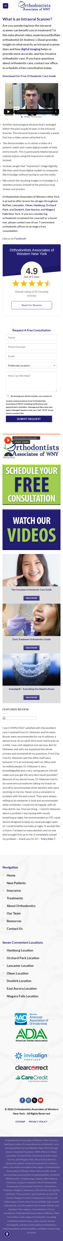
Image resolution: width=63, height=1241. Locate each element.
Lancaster (18, 205)
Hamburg (39, 205)
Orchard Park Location (23, 958)
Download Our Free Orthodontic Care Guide (29, 76)
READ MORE (31, 598)
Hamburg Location (20, 950)
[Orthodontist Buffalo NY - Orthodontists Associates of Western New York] (34, 6)
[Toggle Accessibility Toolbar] (7, 1234)
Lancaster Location (20, 966)
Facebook (20, 238)
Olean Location (17, 973)
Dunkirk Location (19, 981)
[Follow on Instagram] (28, 1100)
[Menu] (5, 6)
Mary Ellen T (48, 838)
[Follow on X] (34, 1100)
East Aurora (32, 209)
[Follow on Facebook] (22, 1100)
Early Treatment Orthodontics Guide (32, 639)
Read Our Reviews (32, 305)
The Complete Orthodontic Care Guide (31, 589)
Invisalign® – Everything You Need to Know (31, 689)
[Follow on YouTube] (40, 1100)
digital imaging (30, 49)
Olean (28, 205)
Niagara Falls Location (22, 996)
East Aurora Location (22, 988)
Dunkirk (19, 209)
